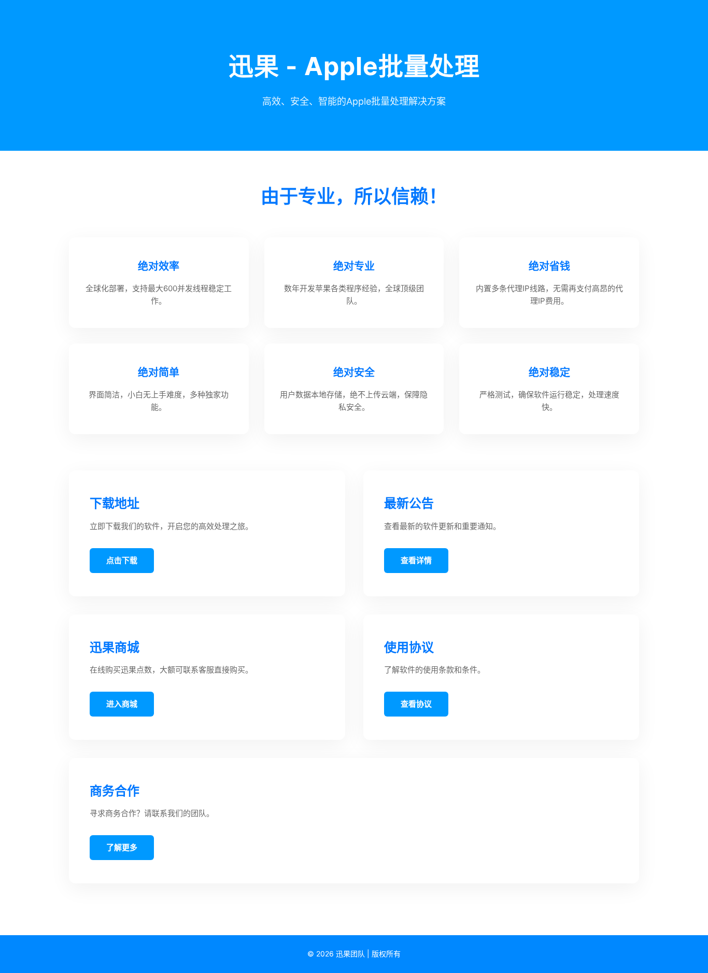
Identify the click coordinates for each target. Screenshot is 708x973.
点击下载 (121, 560)
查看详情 (416, 560)
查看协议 (416, 704)
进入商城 (121, 704)
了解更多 (121, 847)
